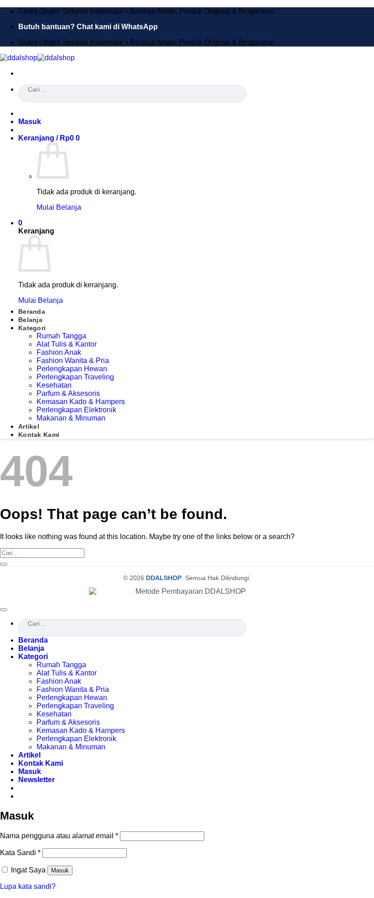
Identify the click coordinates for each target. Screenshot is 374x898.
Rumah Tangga (61, 336)
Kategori (32, 328)
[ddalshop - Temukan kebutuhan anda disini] (37, 58)
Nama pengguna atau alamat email (59, 836)
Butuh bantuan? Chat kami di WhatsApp (88, 27)
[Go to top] (3, 609)
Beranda (31, 311)
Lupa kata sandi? (28, 886)
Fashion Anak (58, 352)
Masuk (60, 870)
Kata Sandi (20, 852)
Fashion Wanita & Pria (72, 360)
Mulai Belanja (58, 207)
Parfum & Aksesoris (68, 393)
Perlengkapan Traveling (75, 377)
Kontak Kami (38, 434)
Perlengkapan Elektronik (76, 410)
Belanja (30, 319)
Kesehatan (54, 385)
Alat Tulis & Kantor (66, 344)
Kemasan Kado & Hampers (80, 401)
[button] (29, 121)
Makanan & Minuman (70, 418)
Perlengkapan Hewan (71, 369)
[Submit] (21, 99)
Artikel (28, 426)
